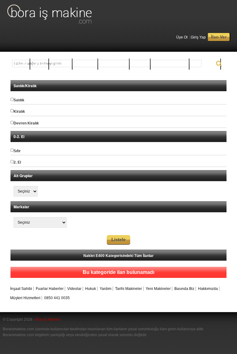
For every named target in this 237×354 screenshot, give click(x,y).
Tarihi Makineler (128, 289)
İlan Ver (219, 37)
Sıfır (17, 151)
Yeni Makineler (158, 289)
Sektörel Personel (171, 64)
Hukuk (90, 289)
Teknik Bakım (206, 64)
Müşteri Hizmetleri (25, 298)
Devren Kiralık (26, 123)
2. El (17, 162)
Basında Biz (184, 289)
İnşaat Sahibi (21, 289)
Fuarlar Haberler (50, 289)
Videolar (74, 289)
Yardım (105, 289)
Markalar (62, 64)
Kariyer (141, 64)
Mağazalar (86, 64)
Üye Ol (182, 37)
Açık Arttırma (115, 64)
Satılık (22, 64)
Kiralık (41, 64)
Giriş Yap (198, 37)
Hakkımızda (208, 289)
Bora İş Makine (47, 319)
